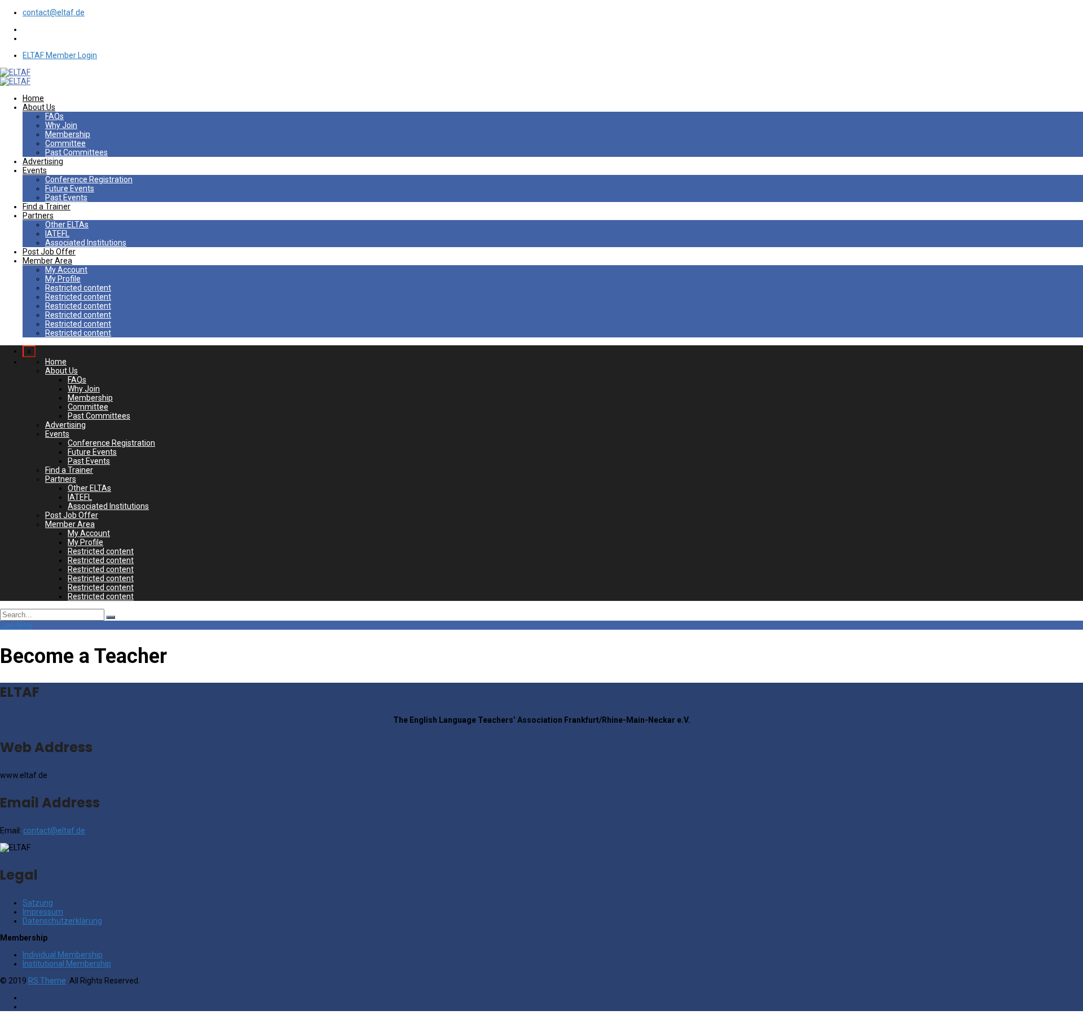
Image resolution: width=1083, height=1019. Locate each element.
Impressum (43, 911)
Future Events (69, 188)
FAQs (54, 116)
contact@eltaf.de (54, 12)
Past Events (66, 197)
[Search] (110, 617)
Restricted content (78, 287)
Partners (38, 215)
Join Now (16, 625)
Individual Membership (63, 954)
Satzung (38, 902)
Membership (67, 134)
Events (35, 170)
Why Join (61, 125)
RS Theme (47, 980)
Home (33, 98)
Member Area (47, 260)
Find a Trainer (47, 206)
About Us (39, 107)
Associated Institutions (85, 242)
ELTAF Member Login (60, 55)
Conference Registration (89, 179)
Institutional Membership (67, 963)
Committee (65, 143)
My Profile (63, 278)
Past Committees (76, 152)
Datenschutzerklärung (62, 920)
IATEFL (57, 233)
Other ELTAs (67, 224)
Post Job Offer (49, 251)
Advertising (43, 161)
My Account (66, 269)
